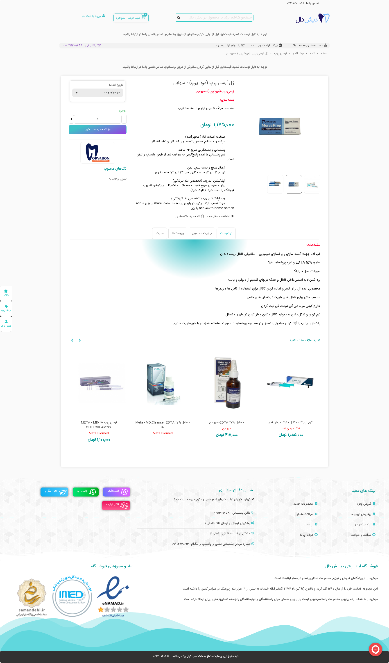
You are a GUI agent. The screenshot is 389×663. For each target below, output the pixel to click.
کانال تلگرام (51, 491)
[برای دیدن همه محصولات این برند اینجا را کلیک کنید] (97, 153)
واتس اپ (82, 491)
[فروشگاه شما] (305, 18)
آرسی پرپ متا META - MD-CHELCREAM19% (99, 425)
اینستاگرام (113, 491)
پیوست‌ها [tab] (178, 233)
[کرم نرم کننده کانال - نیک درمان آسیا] (290, 383)
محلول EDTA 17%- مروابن (226, 422)
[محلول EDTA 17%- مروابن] (226, 383)
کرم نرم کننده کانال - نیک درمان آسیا (290, 422)
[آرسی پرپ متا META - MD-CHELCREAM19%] (99, 383)
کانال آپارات (112, 504)
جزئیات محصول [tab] (202, 233)
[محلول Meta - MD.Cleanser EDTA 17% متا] (163, 383)
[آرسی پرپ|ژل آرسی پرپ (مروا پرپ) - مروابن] (280, 169)
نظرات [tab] (159, 233)
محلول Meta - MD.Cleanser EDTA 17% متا (162, 425)
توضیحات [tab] (226, 233)
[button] (79, 340)
